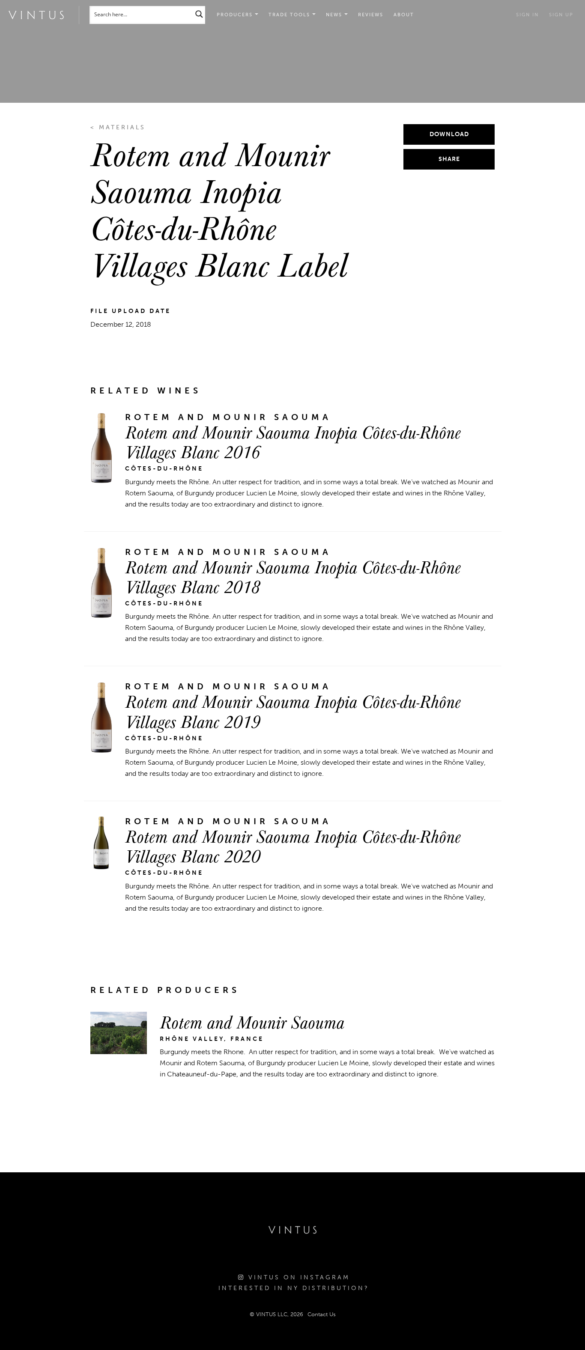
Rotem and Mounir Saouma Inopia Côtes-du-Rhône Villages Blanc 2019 (293, 710)
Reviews (370, 15)
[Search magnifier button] (199, 14)
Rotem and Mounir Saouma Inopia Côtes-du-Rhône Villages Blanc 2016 (293, 441)
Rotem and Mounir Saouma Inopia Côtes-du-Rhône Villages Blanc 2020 (293, 845)
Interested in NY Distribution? (293, 1288)
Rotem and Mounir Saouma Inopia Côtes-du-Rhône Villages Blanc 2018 (293, 576)
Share (449, 159)
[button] (292, 15)
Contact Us (321, 1314)
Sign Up (561, 15)
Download (449, 134)
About (404, 15)
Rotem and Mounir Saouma (252, 1021)
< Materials (118, 127)
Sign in (527, 15)
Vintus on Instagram (297, 1277)
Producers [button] (236, 15)
